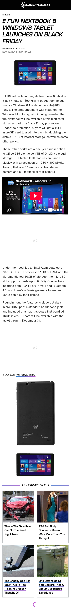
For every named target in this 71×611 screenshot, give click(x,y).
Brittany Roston (15, 48)
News (6, 15)
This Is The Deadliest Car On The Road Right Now (17, 530)
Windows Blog (26, 375)
